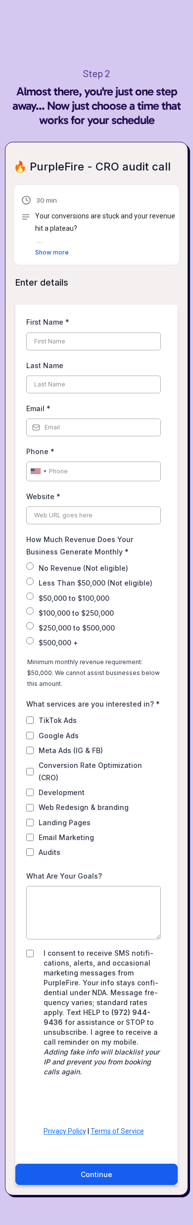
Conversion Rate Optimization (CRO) (90, 771)
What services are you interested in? (93, 704)
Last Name (44, 365)
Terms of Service (117, 1131)
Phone (40, 451)
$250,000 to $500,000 (77, 628)
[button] (102, 226)
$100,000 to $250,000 (76, 613)
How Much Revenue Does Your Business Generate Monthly (79, 545)
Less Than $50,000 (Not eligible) (95, 583)
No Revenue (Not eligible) (83, 568)
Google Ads (59, 735)
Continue (96, 1174)
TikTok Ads (58, 720)
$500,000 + (58, 642)
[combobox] (38, 471)
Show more (52, 252)
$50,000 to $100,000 (74, 598)
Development (62, 792)
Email (38, 408)
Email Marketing (66, 837)
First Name (47, 322)
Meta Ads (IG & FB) (71, 750)
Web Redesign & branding (84, 807)
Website (43, 496)
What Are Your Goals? (64, 876)
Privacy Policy (65, 1131)
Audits (49, 852)
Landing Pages (65, 822)
